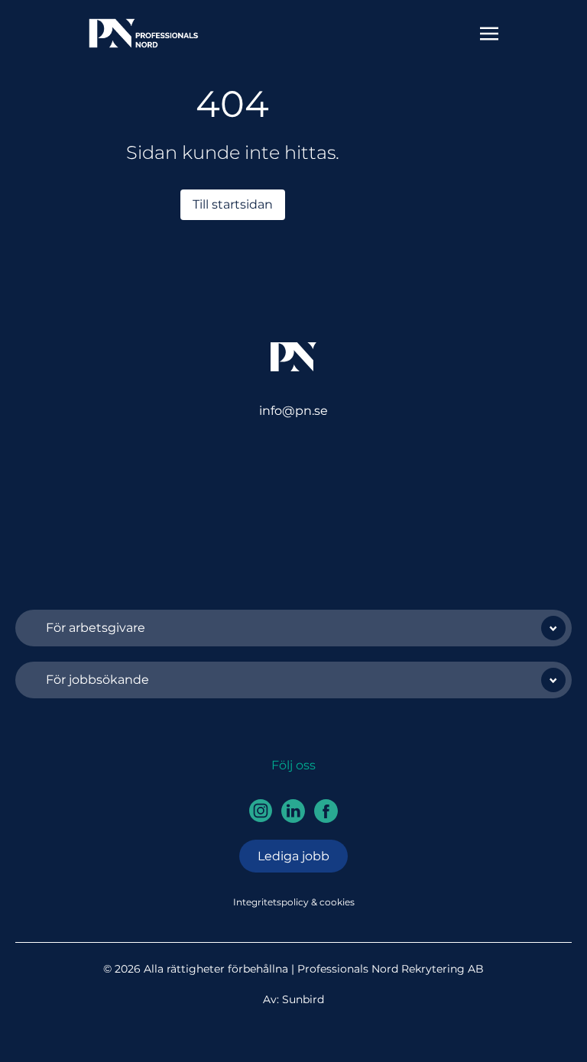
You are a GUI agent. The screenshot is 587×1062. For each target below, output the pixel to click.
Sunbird (303, 999)
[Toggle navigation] (489, 32)
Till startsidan (233, 204)
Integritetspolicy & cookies (294, 902)
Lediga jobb (293, 856)
